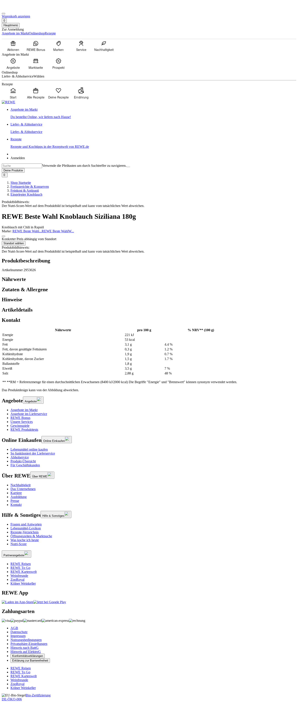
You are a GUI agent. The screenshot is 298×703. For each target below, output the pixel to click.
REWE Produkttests (24, 429)
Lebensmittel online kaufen (29, 449)
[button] (3, 236)
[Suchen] (128, 166)
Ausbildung (18, 497)
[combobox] (22, 166)
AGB (14, 628)
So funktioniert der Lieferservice (32, 453)
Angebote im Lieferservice (28, 414)
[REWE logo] (8, 102)
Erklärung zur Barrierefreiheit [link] (30, 660)
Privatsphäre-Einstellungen (28, 644)
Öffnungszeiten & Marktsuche (31, 536)
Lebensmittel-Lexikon (25, 528)
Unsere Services (21, 422)
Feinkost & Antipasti (24, 190)
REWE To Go (20, 568)
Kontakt (16, 505)
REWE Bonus (20, 418)
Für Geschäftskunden (25, 465)
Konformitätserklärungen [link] (27, 656)
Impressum (18, 636)
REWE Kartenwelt (23, 572)
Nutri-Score (18, 544)
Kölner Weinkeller (23, 583)
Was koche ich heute (24, 540)
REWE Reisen (20, 564)
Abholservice (19, 457)
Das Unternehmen (23, 489)
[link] (153, 113)
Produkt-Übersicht (23, 461)
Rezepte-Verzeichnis (24, 532)
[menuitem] (13, 46)
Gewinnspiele (19, 425)
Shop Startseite (20, 182)
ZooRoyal (17, 579)
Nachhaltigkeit (20, 485)
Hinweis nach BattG (24, 648)
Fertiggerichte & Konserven (29, 186)
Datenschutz (18, 632)
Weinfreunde (19, 575)
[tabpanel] (149, 356)
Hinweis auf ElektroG (25, 651)
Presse (14, 501)
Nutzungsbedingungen (26, 640)
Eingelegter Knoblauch (26, 194)
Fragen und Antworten (26, 524)
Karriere (16, 493)
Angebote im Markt (24, 410)
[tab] (149, 279)
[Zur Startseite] (16, 8)
